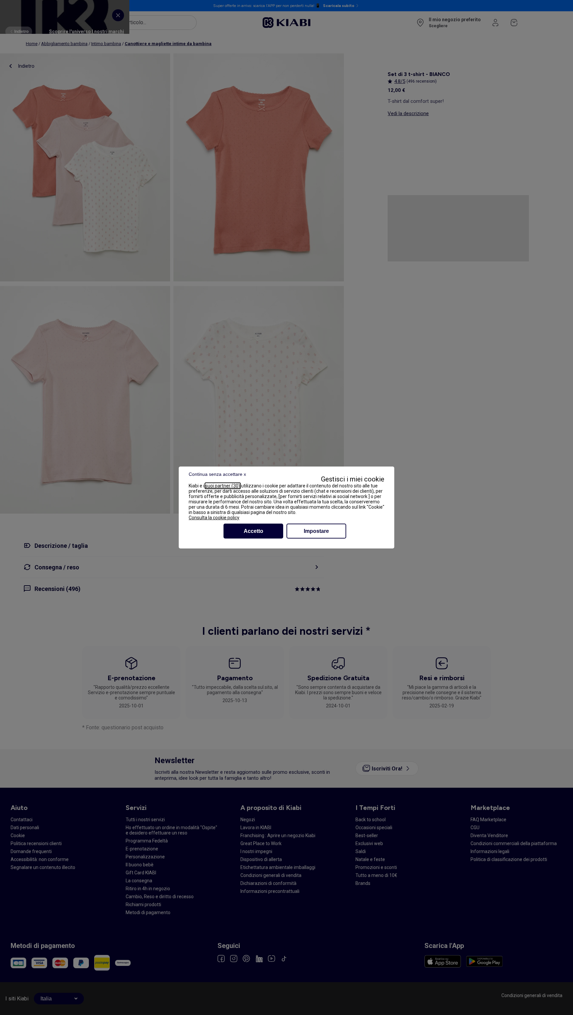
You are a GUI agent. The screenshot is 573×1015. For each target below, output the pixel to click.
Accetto (253, 531)
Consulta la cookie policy (214, 517)
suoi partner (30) (222, 485)
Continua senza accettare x (217, 474)
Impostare (316, 531)
